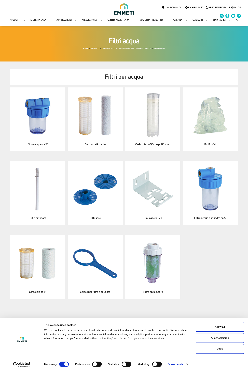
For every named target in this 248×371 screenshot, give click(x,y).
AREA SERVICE (89, 19)
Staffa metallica (153, 218)
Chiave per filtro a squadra (95, 292)
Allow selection (220, 337)
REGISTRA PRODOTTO (151, 19)
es (230, 7)
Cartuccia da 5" (37, 292)
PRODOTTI (14, 19)
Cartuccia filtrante (95, 144)
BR (239, 7)
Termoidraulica (109, 48)
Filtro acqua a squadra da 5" (210, 218)
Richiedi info (195, 7)
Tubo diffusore (37, 218)
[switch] (97, 364)
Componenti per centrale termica (135, 48)
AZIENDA (177, 19)
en (234, 7)
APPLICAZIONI (64, 19)
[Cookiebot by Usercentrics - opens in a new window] (22, 364)
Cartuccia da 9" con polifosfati (152, 144)
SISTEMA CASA (38, 19)
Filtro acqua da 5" (37, 144)
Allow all (220, 326)
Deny (220, 348)
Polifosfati (210, 144)
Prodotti (95, 48)
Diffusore (95, 218)
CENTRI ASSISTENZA (118, 19)
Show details (175, 364)
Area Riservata (217, 7)
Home (85, 48)
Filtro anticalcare (153, 292)
